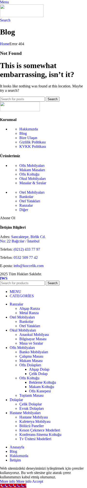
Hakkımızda (28, 129)
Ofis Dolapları (30, 365)
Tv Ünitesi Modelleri (35, 439)
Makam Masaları (32, 170)
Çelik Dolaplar (30, 404)
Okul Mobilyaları (32, 179)
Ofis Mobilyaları (31, 165)
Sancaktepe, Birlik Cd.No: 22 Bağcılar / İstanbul (23, 239)
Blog (23, 133)
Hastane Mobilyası (33, 417)
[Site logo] (22, 16)
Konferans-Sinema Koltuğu (40, 434)
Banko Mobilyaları (33, 352)
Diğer (23, 210)
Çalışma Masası (31, 356)
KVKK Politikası (32, 146)
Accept (37, 481)
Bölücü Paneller (31, 426)
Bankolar (26, 197)
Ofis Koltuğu (29, 174)
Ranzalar (26, 205)
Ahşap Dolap (39, 369)
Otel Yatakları (29, 201)
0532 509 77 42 (25, 257)
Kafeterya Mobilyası (35, 421)
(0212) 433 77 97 (26, 249)
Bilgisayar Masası (32, 339)
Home (4, 44)
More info (15, 481)
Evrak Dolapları (31, 408)
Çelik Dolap (38, 374)
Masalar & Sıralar (32, 183)
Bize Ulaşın (28, 138)
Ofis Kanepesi (40, 391)
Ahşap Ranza (29, 308)
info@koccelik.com (29, 266)
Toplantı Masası (31, 395)
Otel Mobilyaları (31, 192)
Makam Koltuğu (41, 387)
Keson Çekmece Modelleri (39, 430)
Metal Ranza (29, 313)
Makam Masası (31, 361)
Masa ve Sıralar (31, 343)
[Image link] (20, 110)
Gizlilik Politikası (32, 142)
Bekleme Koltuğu (42, 382)
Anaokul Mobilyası (34, 334)
